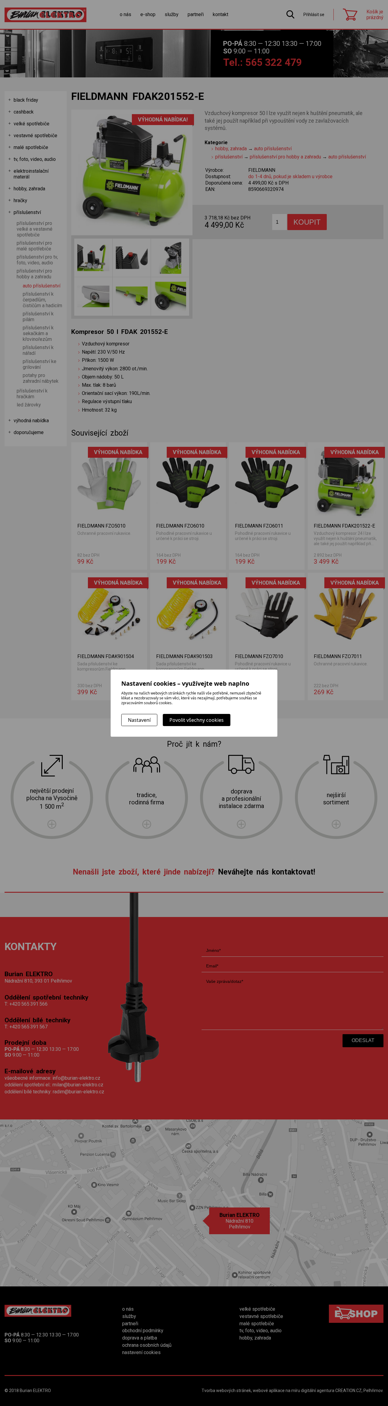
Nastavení (139, 720)
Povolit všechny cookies (196, 720)
